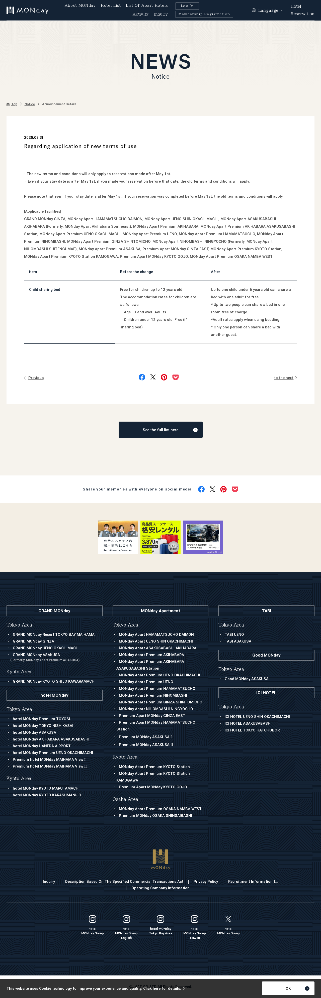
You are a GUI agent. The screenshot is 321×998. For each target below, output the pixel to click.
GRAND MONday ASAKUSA (44, 657)
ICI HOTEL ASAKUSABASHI (248, 723)
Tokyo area (125, 625)
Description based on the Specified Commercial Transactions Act (124, 881)
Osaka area (125, 799)
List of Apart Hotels (147, 5)
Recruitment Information (250, 881)
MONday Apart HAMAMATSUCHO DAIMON (156, 634)
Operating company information (160, 888)
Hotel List (111, 5)
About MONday (80, 5)
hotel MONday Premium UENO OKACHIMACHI (53, 753)
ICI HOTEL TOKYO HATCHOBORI (253, 730)
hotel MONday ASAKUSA (34, 732)
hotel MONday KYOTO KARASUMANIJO (47, 795)
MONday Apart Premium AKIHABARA (151, 655)
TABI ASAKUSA (238, 641)
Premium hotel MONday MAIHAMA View (49, 759)
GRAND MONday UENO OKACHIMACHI (46, 648)
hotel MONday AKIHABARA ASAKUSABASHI (51, 739)
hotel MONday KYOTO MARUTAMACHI (46, 788)
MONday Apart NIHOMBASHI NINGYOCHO (156, 709)
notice (30, 104)
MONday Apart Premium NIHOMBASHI (153, 695)
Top (14, 104)
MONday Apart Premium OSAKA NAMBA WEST (160, 809)
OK (288, 988)
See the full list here (160, 430)
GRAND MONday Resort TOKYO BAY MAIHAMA (54, 634)
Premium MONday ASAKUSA (145, 737)
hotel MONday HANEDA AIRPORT (42, 746)
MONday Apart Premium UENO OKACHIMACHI (159, 675)
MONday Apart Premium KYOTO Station (154, 767)
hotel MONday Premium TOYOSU (42, 719)
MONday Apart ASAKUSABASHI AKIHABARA (157, 648)
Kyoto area (125, 757)
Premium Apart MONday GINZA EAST (152, 715)
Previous (36, 378)
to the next (283, 378)
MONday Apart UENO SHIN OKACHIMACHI (156, 641)
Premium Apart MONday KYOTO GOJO (153, 787)
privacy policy (206, 881)
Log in (187, 6)
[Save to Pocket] (175, 377)
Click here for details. (162, 988)
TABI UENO (234, 634)
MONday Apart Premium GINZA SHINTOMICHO (160, 702)
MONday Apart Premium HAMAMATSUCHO (157, 688)
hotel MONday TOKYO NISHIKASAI (43, 725)
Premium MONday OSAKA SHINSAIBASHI (155, 815)
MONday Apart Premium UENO (146, 682)
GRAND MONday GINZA (33, 641)
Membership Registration (204, 14)
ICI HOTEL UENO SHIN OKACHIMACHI (257, 716)
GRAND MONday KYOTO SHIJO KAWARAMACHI (54, 681)
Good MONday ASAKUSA (247, 679)
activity (141, 14)
